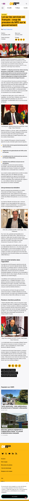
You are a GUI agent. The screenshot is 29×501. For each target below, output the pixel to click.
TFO (2, 478)
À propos (3, 458)
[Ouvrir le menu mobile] (2, 7)
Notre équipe (4, 461)
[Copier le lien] (24, 40)
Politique (17, 8)
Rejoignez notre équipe (6, 471)
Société (25, 8)
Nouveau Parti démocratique (9, 375)
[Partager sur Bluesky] (16, 40)
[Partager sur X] (19, 40)
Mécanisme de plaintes (6, 465)
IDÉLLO (2, 481)
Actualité (9, 8)
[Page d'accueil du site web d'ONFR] (14, 3)
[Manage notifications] (26, 498)
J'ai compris (14, 496)
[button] (27, 483)
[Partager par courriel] (21, 40)
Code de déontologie (6, 468)
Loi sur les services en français (9, 372)
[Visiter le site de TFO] (3, 3)
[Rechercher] (26, 3)
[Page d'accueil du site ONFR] (14, 446)
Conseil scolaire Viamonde (8, 370)
